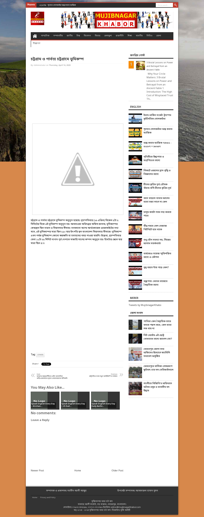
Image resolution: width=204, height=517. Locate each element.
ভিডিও (149, 35)
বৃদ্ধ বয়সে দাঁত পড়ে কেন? (156, 267)
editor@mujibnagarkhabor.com (126, 507)
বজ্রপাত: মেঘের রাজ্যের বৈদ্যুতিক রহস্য (155, 283)
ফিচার (97, 35)
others (40, 355)
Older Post (117, 470)
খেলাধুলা (108, 35)
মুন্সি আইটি (125, 510)
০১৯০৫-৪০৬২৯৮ (79, 507)
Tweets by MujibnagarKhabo (145, 305)
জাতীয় (70, 35)
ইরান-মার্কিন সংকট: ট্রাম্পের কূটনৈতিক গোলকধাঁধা (157, 117)
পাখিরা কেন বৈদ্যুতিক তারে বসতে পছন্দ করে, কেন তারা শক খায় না (157, 325)
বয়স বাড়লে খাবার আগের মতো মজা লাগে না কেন (157, 200)
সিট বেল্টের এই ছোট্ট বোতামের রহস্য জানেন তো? (158, 337)
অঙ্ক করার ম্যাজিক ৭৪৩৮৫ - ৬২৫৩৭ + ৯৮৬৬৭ (157, 144)
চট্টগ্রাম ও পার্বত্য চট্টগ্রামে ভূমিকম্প (57, 59)
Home (35, 36)
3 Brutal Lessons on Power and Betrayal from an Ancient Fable (160, 66)
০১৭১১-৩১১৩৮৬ (95, 507)
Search (175, 5)
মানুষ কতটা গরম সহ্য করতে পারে (157, 214)
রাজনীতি (120, 35)
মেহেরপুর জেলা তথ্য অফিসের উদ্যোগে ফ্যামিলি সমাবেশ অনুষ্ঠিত (157, 353)
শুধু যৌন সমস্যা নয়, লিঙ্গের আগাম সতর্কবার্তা (157, 241)
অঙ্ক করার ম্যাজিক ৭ (55, 5)
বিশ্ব (78, 35)
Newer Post (37, 470)
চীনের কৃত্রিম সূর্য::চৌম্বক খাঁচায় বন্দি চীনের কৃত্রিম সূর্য (157, 186)
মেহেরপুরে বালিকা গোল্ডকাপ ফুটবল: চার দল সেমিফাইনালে (158, 368)
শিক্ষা (130, 35)
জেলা (158, 35)
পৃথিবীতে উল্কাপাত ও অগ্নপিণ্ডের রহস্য (154, 158)
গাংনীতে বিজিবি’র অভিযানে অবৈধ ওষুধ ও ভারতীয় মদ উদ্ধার (158, 387)
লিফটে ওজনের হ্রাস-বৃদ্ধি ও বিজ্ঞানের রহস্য (157, 172)
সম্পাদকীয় (58, 35)
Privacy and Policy (47, 498)
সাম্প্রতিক (45, 35)
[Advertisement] (12, 48)
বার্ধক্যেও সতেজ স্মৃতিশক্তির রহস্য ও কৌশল (157, 255)
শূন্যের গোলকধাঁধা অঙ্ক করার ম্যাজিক (158, 131)
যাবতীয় (139, 35)
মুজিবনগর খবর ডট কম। (100, 510)
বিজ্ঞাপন (36, 43)
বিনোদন (87, 35)
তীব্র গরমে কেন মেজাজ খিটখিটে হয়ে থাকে (155, 227)
